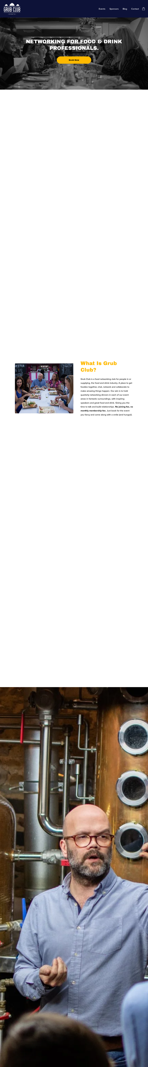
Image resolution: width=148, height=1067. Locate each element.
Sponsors (114, 8)
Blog (125, 8)
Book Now (74, 60)
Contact (135, 8)
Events (102, 8)
